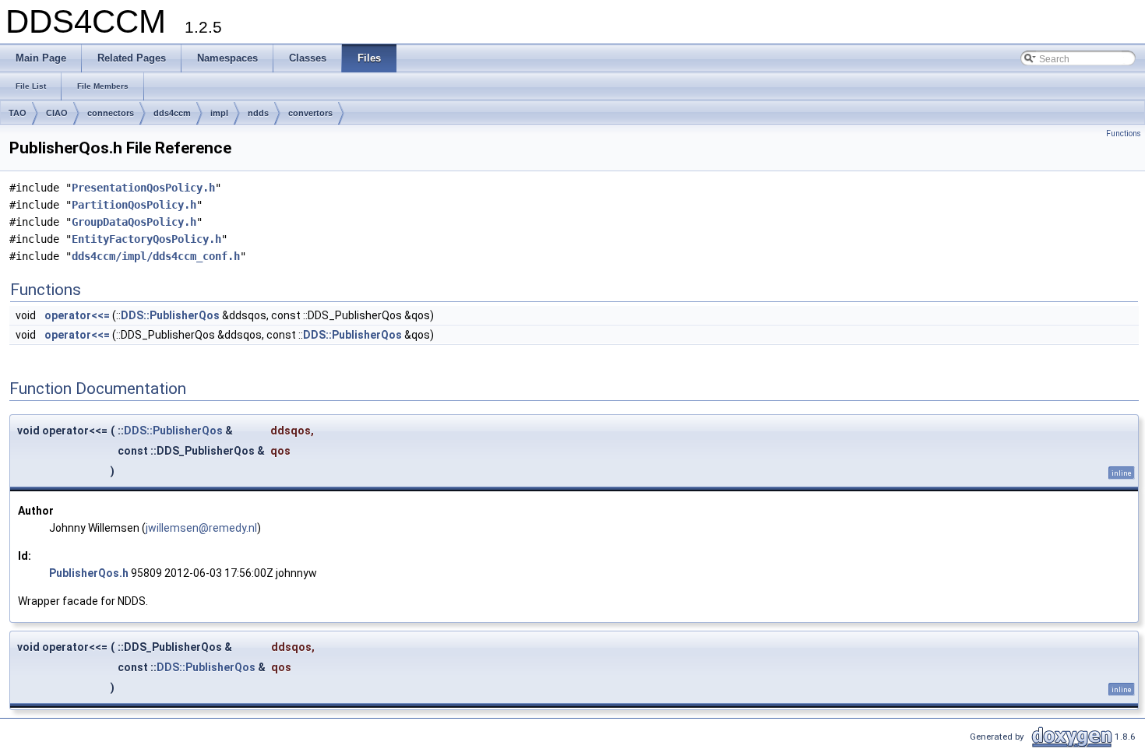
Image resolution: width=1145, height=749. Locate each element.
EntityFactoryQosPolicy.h (146, 239)
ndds (258, 113)
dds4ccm (172, 113)
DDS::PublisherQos (170, 315)
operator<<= (77, 315)
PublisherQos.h (89, 573)
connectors (110, 113)
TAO (17, 113)
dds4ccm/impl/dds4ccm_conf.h (156, 256)
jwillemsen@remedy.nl (201, 528)
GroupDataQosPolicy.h (134, 222)
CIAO (57, 113)
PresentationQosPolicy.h (143, 187)
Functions (1123, 133)
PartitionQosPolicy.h (134, 205)
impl (219, 113)
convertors (310, 113)
